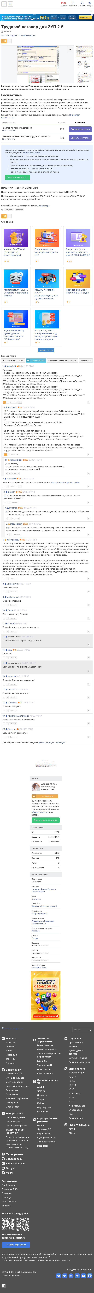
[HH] (70, 1276)
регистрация (45, 742)
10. (4, 610)
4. (6, 508)
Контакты (7, 1205)
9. (3, 597)
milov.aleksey (16, 460)
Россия (35, 938)
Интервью (11, 1054)
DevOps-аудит (13, 1121)
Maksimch (12, 702)
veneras (11, 689)
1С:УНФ (72, 1085)
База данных (12, 1094)
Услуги (40, 1099)
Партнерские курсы (79, 1062)
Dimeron (12, 729)
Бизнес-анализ (45, 1045)
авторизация (58, 742)
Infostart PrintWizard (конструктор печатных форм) (14, 252)
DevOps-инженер (78, 1058)
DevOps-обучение (15, 1117)
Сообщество (13, 1106)
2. (3, 478)
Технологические (46, 1141)
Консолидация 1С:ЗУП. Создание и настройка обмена (16, 292)
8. (3, 584)
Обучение (75, 1038)
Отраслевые (43, 1133)
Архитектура (44, 1069)
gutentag (13, 508)
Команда (42, 1061)
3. (4, 492)
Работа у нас (9, 1201)
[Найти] (89, 1029)
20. (4, 729)
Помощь (6, 1197)
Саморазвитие (45, 1073)
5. (4, 407)
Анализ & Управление (44, 1040)
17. (4, 689)
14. (6, 460)
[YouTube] (83, 1276)
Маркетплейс (77, 1068)
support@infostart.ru (13, 1237)
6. (3, 540)
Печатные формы (39, 889)
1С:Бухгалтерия (77, 1072)
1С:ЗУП (72, 1097)
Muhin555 (11, 366)
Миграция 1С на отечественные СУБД (17, 1146)
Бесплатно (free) (39, 967)
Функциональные (15, 1077)
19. (4, 716)
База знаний (13, 1069)
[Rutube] (89, 1276)
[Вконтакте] (64, 1276)
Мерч (9, 1172)
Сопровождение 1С (47, 1081)
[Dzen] (77, 1276)
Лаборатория (14, 1113)
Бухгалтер (36, 899)
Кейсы (40, 1103)
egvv (10, 650)
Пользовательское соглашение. (19, 1260)
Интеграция (12, 1102)
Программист (76, 1042)
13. (4, 650)
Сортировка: (61, 360)
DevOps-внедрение (16, 1125)
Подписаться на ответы (14, 360)
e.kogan (11, 492)
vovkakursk (12, 584)
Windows (35, 931)
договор (19, 210)
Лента (9, 1050)
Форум (10, 1168)
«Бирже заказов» (31, 152)
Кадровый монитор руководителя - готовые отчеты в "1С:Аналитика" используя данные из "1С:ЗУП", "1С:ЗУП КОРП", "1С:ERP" (15, 339)
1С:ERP (72, 1077)
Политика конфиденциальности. (53, 1260)
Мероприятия (14, 1154)
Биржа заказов (15, 1163)
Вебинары (42, 1111)
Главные (10, 1046)
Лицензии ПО (44, 1129)
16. (4, 676)
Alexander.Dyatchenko (18, 716)
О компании (9, 1181)
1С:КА (72, 1081)
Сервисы (42, 1095)
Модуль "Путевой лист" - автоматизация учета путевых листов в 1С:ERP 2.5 (46, 295)
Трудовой (9, 210)
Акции (40, 1087)
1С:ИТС (41, 1091)
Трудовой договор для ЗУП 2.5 (32, 26)
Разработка (12, 1090)
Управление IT (44, 1065)
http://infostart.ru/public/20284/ (65, 482)
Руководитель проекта (76, 1052)
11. (4, 623)
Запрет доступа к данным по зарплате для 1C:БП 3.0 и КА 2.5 (78, 252)
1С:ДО (72, 1101)
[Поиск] (10, 4)
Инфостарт (44, 205)
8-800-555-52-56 (12, 1234)
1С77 (71, 1114)
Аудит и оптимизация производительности (17, 1138)
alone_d (10, 623)
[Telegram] (58, 1276)
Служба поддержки (16, 1213)
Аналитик (74, 1046)
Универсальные (77, 1105)
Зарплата (51, 889)
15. (4, 663)
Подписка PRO (14, 1073)
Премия (10, 1063)
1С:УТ (71, 1089)
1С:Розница (75, 1093)
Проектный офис (79, 1124)
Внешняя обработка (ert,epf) (44, 906)
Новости (10, 1042)
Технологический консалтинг (15, 1131)
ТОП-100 (10, 1059)
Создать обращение (16, 1244)
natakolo (12, 676)
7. (7, 524)
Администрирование (17, 1098)
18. (4, 702)
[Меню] (4, 4)
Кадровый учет (38, 891)
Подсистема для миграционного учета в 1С (46, 252)
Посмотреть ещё (46, 350)
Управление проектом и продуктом (49, 1055)
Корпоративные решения (47, 1120)
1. (3, 366)
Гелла (10, 610)
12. (4, 636)
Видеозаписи (14, 1158)
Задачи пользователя (17, 1086)
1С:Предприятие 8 (40, 913)
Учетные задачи (14, 1082)
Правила (6, 1193)
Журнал (11, 1038)
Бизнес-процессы (46, 1049)
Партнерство (44, 1107)
